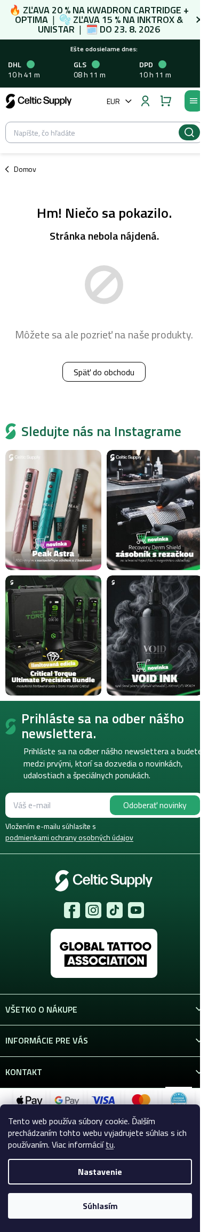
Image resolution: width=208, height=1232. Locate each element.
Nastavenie (100, 1171)
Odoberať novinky (155, 805)
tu (110, 1144)
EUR (113, 101)
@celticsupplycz (115, 910)
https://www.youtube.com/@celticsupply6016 (136, 910)
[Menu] (194, 101)
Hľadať (189, 132)
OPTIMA (31, 19)
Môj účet (145, 101)
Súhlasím (100, 1205)
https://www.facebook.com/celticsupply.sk (72, 910)
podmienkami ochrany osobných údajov (69, 837)
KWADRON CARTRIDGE (134, 10)
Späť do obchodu (104, 372)
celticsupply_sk (93, 910)
